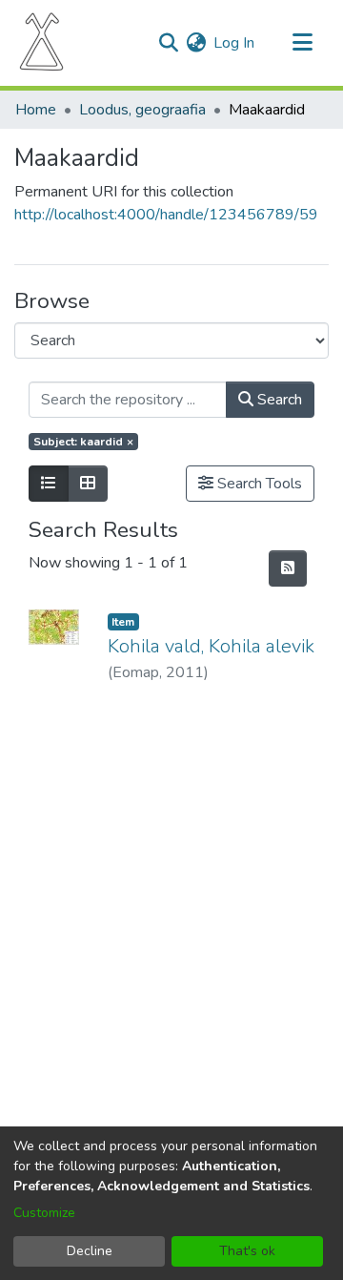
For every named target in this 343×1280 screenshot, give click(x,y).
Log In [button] (234, 42)
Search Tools (257, 483)
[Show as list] (49, 483)
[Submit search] (168, 42)
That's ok (247, 1251)
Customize (44, 1213)
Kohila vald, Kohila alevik (211, 646)
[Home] (42, 43)
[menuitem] (196, 42)
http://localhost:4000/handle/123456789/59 (166, 214)
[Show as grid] (88, 483)
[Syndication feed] (288, 568)
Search (277, 399)
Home (35, 109)
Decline (89, 1251)
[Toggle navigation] (302, 43)
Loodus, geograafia (142, 109)
